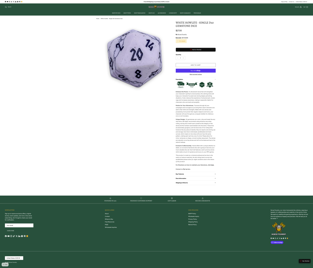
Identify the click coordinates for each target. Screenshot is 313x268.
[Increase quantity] (183, 58)
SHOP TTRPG (127, 13)
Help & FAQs (284, 1)
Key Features (180, 174)
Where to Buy (109, 219)
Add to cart (196, 65)
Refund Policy (192, 224)
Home (97, 18)
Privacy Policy (192, 219)
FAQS (106, 224)
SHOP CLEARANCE (185, 13)
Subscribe (10, 230)
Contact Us (291, 1)
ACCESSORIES (162, 13)
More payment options (196, 74)
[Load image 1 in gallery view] (134, 58)
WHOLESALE (197, 13)
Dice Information (181, 178)
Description (179, 79)
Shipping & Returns (182, 183)
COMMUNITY (173, 13)
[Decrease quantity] (177, 58)
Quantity (178, 54)
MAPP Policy (192, 213)
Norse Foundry (182, 34)
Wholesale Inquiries (111, 227)
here (212, 165)
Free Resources (109, 222)
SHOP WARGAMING (139, 13)
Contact (107, 216)
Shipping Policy (193, 222)
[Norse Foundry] (156, 7)
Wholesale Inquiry (193, 216)
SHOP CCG (152, 13)
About (107, 213)
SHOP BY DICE (116, 13)
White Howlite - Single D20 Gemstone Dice (112, 18)
